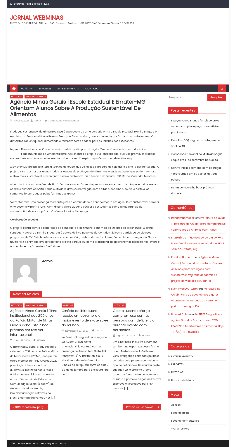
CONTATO (91, 88)
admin (38, 120)
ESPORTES (45, 88)
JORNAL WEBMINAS (36, 17)
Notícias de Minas (36, 96)
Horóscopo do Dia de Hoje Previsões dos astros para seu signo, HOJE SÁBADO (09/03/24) (198, 243)
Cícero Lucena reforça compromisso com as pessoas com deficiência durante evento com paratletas (134, 320)
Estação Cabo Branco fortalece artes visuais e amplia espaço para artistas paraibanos (195, 126)
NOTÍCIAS (27, 88)
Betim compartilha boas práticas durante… (192, 190)
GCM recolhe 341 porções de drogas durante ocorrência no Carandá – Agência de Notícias (31, 407)
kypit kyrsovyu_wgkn (184, 289)
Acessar (176, 405)
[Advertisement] (118, 57)
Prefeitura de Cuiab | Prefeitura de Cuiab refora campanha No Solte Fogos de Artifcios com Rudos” (198, 224)
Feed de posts (180, 413)
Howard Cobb (180, 314)
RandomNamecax (183, 218)
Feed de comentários (185, 421)
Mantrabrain (59, 443)
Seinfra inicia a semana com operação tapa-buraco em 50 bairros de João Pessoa (196, 173)
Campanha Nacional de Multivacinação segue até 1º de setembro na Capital (196, 157)
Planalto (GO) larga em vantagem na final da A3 (195, 143)
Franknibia (177, 237)
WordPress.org (180, 428)
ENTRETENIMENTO (68, 88)
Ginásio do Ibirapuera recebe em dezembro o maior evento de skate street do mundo (86, 317)
